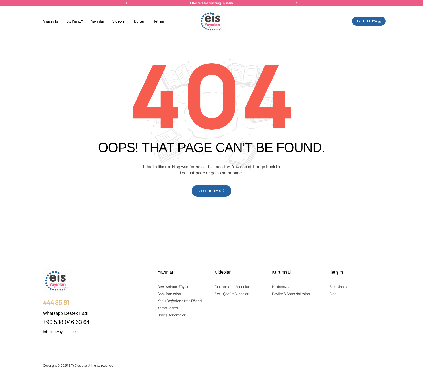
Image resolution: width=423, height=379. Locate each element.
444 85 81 (56, 302)
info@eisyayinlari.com (61, 331)
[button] (126, 3)
